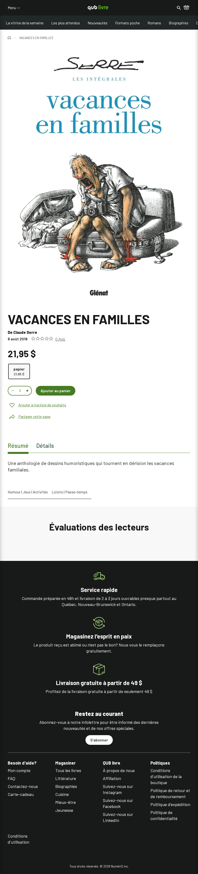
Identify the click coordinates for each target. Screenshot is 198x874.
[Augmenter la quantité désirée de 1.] (27, 390)
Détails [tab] (45, 445)
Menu (12, 8)
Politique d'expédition (170, 804)
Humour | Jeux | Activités (28, 492)
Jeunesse (64, 810)
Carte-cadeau (21, 794)
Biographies (178, 22)
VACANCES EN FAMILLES (36, 38)
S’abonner (99, 740)
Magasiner (65, 763)
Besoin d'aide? (22, 763)
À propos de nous (119, 770)
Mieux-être (65, 802)
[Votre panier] (186, 8)
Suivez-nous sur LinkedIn (118, 817)
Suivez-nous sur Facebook (118, 803)
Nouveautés (97, 22)
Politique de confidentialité (163, 815)
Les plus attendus (65, 22)
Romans (154, 22)
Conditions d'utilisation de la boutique (166, 776)
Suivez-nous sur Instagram (118, 789)
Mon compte (19, 770)
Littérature (65, 778)
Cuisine (62, 794)
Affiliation (112, 778)
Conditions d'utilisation (18, 839)
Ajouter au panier (56, 390)
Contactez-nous (23, 786)
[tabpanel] (99, 466)
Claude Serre (25, 332)
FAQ (11, 778)
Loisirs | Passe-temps (69, 492)
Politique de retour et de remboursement (170, 793)
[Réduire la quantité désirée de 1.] (12, 390)
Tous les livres (68, 770)
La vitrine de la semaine (24, 22)
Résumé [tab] (18, 445)
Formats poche (127, 22)
